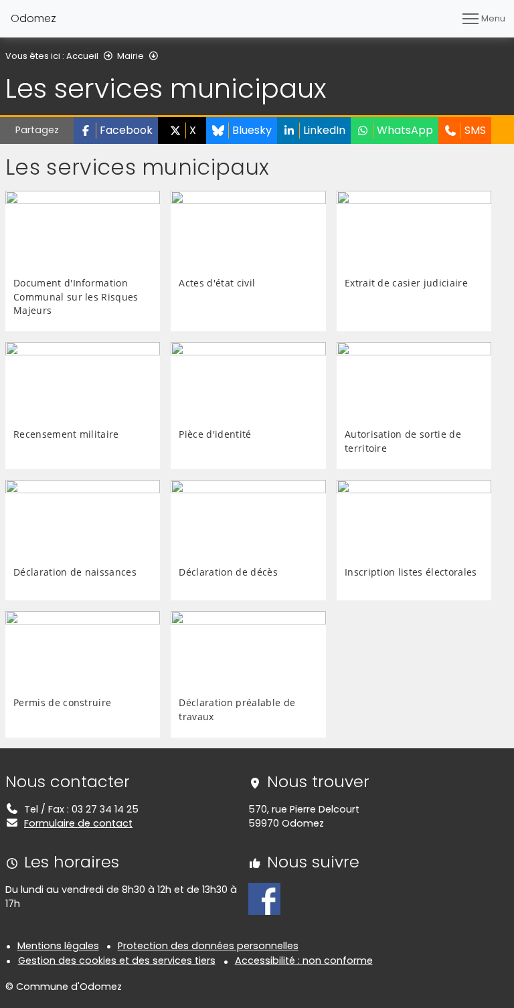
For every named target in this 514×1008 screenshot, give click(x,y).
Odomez (33, 18)
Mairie (130, 56)
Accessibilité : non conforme (304, 960)
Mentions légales (58, 945)
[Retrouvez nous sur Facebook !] (264, 898)
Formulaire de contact (78, 823)
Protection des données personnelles (208, 945)
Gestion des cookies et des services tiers (117, 960)
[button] (116, 130)
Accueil (82, 56)
